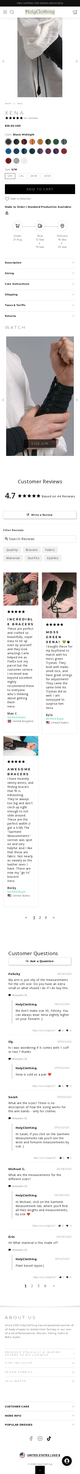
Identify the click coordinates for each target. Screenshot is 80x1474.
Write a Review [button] (42, 515)
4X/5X (47, 176)
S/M (10, 176)
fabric (50, 550)
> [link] (54, 1286)
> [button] (54, 917)
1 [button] (25, 1286)
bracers (32, 550)
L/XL (21, 176)
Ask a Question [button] (42, 961)
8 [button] (45, 1286)
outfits (33, 558)
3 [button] (39, 1286)
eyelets (52, 558)
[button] (5, 12)
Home (8, 103)
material (13, 558)
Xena (11, 706)
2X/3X (34, 176)
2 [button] (32, 1286)
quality (12, 550)
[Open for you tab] (67, 1461)
